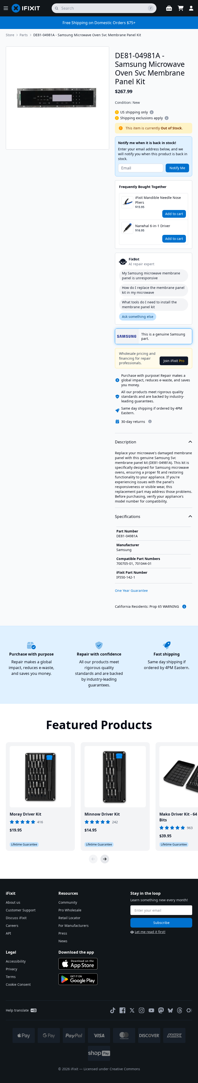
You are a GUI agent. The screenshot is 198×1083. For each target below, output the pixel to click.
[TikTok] (113, 1010)
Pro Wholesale (69, 910)
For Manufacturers (73, 925)
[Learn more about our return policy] (150, 421)
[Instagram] (142, 1010)
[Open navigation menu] (6, 8)
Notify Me (177, 168)
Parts (24, 35)
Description (125, 442)
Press (62, 933)
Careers (12, 925)
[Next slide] (104, 859)
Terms (11, 976)
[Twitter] (132, 1010)
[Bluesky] (170, 1010)
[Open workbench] (169, 8)
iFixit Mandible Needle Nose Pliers (158, 200)
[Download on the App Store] (78, 964)
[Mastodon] (161, 1010)
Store (10, 35)
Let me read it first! (150, 931)
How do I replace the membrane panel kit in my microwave (153, 290)
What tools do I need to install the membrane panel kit (149, 304)
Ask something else (137, 316)
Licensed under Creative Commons (112, 1069)
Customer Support (20, 910)
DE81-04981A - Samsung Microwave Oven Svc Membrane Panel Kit (87, 35)
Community (67, 902)
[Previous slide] (93, 859)
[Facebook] (122, 1010)
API (8, 933)
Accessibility (16, 961)
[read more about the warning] (184, 606)
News (62, 941)
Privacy (11, 969)
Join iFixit (173, 360)
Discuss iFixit (16, 917)
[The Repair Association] (189, 1010)
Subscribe (161, 922)
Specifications (127, 516)
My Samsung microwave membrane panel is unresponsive (151, 275)
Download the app (76, 952)
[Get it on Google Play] (78, 979)
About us (13, 902)
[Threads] (180, 1010)
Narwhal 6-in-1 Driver (152, 226)
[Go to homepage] (28, 8)
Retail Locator (69, 917)
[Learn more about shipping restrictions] (152, 112)
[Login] (191, 8)
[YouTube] (151, 1010)
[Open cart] (180, 8)
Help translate (17, 1010)
